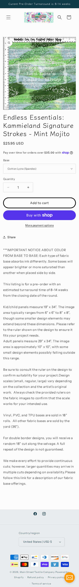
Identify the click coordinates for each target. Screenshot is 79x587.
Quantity (9, 179)
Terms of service (41, 583)
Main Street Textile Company (37, 572)
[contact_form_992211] (69, 577)
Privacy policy (56, 577)
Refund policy (35, 577)
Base (6, 160)
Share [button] (11, 237)
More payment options (39, 225)
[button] (8, 17)
